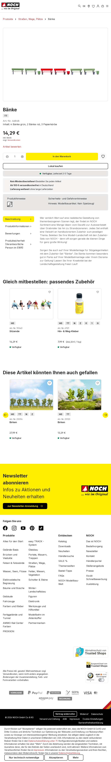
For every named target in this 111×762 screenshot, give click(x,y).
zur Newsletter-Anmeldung (23, 506)
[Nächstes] (105, 415)
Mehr (76, 757)
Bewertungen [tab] (12, 233)
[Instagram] (14, 528)
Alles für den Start (13, 541)
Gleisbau (33, 549)
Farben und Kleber (13, 606)
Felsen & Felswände (13, 563)
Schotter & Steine (38, 579)
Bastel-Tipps (65, 570)
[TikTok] (41, 528)
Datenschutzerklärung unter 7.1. (43, 741)
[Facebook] (5, 528)
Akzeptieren (56, 757)
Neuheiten (64, 551)
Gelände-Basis (10, 549)
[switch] (101, 680)
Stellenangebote (95, 565)
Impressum (75, 719)
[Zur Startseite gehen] (10, 6)
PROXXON (8, 631)
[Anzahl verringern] (6, 156)
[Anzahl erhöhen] (23, 156)
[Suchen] (79, 6)
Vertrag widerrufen (65, 714)
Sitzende (15, 331)
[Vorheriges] (5, 415)
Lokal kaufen (55, 166)
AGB (65, 719)
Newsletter (92, 551)
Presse (90, 570)
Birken (13, 422)
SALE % (62, 561)
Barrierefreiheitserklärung (91, 722)
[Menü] (107, 6)
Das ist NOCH (93, 541)
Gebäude (8, 596)
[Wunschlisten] (93, 6)
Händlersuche (66, 556)
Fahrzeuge (9, 601)
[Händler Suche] (88, 6)
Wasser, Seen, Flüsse (14, 571)
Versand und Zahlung (49, 719)
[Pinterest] (32, 528)
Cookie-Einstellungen (93, 719)
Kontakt (90, 556)
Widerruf (84, 714)
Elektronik (33, 601)
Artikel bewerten (12, 146)
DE (84, 6)
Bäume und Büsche (13, 588)
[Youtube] (23, 528)
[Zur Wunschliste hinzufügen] (49, 291)
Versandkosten (13, 140)
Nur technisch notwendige (24, 757)
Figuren (32, 596)
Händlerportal (93, 561)
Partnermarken (36, 623)
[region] (55, 64)
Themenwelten (66, 565)
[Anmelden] (98, 6)
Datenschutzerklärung (69, 753)
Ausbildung (92, 584)
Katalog (62, 541)
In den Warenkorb (62, 156)
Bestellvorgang (94, 546)
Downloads (64, 546)
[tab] (18, 219)
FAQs (61, 575)
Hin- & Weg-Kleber (68, 331)
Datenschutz (97, 714)
